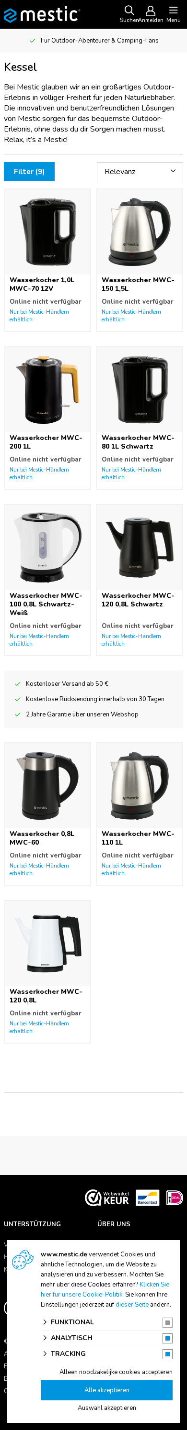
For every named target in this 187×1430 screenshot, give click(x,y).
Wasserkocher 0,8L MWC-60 (42, 838)
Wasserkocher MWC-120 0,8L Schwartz (138, 600)
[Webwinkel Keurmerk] (107, 1197)
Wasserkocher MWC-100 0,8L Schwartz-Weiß (46, 604)
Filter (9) (29, 171)
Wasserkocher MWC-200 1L (46, 442)
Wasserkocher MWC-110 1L (138, 838)
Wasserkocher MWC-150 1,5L (138, 284)
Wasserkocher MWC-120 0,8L (46, 996)
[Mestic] (42, 14)
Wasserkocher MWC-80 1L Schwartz (138, 442)
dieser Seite (132, 1304)
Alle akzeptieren (106, 1390)
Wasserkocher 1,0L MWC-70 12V (42, 284)
